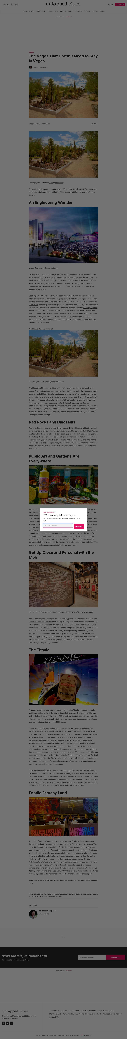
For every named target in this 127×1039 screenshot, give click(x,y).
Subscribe (78, 526)
